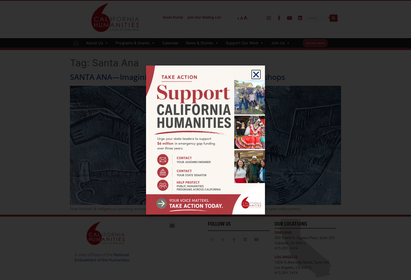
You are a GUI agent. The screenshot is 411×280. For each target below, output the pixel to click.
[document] (205, 140)
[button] (256, 74)
